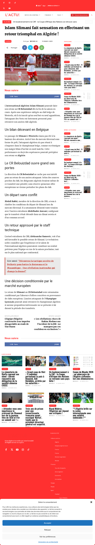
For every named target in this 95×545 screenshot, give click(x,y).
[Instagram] (9, 3)
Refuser (47, 529)
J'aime (56, 96)
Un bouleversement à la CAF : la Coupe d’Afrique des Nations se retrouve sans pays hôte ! (73, 84)
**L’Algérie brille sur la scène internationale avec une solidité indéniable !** (82, 413)
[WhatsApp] (41, 47)
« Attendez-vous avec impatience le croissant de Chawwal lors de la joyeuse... (73, 193)
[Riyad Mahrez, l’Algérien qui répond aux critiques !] (59, 398)
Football (8, 41)
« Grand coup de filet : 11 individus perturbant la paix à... (73, 151)
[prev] (87, 21)
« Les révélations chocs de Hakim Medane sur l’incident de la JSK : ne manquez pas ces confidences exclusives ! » (47, 324)
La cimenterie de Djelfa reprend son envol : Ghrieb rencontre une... (73, 138)
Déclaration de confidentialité (48, 542)
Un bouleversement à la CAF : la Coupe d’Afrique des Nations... (73, 164)
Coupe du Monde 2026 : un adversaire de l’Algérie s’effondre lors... (73, 178)
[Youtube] (9, 8)
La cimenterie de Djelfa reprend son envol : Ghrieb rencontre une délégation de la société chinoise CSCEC (73, 52)
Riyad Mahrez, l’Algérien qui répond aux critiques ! (59, 411)
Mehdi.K (34, 41)
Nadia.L (66, 58)
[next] (91, 21)
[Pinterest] (36, 47)
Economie (29, 405)
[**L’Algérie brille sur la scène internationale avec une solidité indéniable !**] (83, 398)
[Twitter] (4, 8)
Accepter (47, 523)
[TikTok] (15, 3)
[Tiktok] (28, 449)
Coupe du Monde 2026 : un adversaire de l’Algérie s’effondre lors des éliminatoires (73, 99)
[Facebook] (4, 3)
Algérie (67, 45)
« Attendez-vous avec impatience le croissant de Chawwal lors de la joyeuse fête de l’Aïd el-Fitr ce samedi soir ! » (73, 115)
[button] (91, 502)
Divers (67, 61)
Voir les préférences (47, 536)
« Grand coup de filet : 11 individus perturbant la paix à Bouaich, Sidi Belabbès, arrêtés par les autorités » (73, 68)
